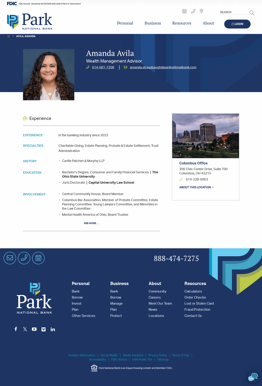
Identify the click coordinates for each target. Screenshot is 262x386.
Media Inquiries (133, 355)
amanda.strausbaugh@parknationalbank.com (163, 67)
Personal (125, 23)
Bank (75, 291)
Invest (76, 303)
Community (157, 291)
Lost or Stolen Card (199, 303)
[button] (253, 377)
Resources (181, 23)
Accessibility (97, 359)
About (208, 23)
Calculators (193, 291)
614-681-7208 (103, 67)
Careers (155, 297)
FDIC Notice (119, 359)
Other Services (83, 316)
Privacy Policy (157, 355)
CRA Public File (142, 359)
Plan (75, 309)
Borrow (77, 297)
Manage (116, 303)
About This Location (195, 187)
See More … (91, 223)
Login (239, 24)
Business (153, 23)
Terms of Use (180, 355)
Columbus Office (193, 163)
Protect (116, 316)
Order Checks (195, 297)
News (153, 309)
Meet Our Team (160, 303)
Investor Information (81, 355)
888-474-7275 (176, 258)
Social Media (109, 355)
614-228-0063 (196, 179)
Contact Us (193, 316)
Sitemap (163, 359)
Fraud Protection (197, 309)
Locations (156, 316)
